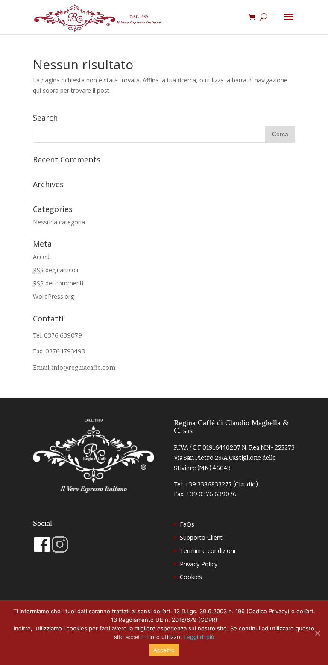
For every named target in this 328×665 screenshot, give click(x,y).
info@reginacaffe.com (83, 367)
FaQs (187, 524)
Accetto (164, 650)
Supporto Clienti (202, 537)
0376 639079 (63, 335)
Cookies (191, 577)
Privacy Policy (198, 564)
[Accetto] (317, 633)
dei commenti (58, 283)
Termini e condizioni (207, 551)
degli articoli (55, 270)
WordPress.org (53, 296)
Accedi (42, 257)
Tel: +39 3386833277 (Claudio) (216, 484)
